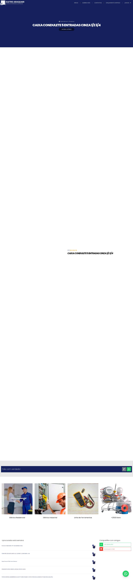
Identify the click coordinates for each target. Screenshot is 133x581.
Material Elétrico (66, 29)
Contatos (98, 3)
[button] (126, 574)
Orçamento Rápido (113, 3)
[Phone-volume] (124, 469)
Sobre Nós (86, 3)
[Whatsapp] (129, 469)
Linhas (126, 3)
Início (76, 3)
